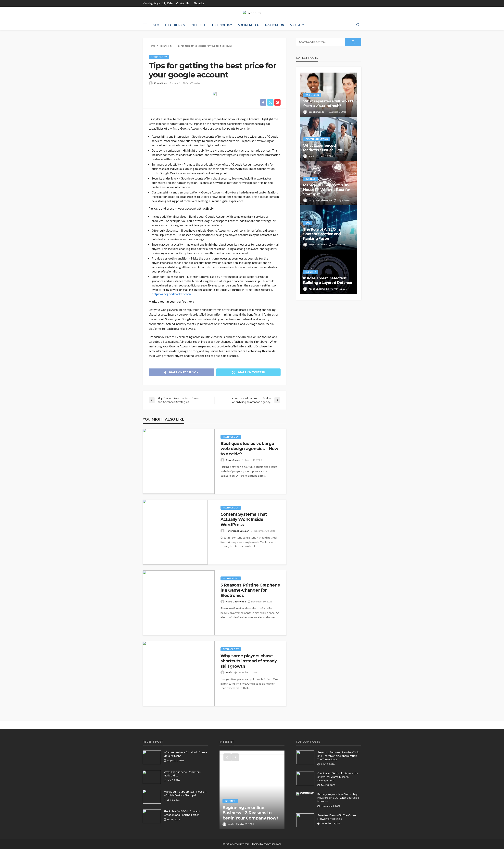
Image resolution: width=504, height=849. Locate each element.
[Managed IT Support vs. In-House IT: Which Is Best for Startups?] (152, 797)
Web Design (312, 95)
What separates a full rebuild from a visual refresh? (328, 103)
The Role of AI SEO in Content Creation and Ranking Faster (322, 234)
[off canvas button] (145, 25)
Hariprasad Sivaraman (237, 530)
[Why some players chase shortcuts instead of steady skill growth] (179, 673)
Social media (248, 25)
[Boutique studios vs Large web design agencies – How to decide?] (179, 461)
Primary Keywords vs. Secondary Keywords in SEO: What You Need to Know (338, 798)
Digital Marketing (317, 139)
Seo (156, 25)
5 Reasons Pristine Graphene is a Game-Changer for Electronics (250, 590)
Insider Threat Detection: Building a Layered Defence (327, 280)
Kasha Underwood (236, 601)
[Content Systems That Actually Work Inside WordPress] (175, 532)
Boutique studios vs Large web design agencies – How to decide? (249, 448)
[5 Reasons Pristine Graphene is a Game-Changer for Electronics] (179, 602)
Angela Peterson (318, 244)
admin (229, 672)
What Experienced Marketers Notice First (322, 147)
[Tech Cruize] (252, 13)
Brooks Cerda (316, 111)
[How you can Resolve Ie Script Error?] (252, 789)
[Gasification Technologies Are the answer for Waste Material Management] (305, 778)
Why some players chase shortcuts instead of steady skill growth (248, 661)
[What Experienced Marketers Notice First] (152, 777)
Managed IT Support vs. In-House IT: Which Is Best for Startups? (326, 190)
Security (297, 25)
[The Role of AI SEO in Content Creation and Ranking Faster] (152, 816)
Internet (198, 25)
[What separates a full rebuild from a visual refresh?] (152, 757)
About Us (199, 3)
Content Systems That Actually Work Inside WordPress (243, 519)
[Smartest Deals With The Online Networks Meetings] (305, 820)
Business (310, 179)
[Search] (358, 25)
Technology (221, 25)
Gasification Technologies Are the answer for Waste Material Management (337, 777)
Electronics (175, 25)
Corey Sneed (161, 83)
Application (274, 25)
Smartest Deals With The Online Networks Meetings (336, 817)
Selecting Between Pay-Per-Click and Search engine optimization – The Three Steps (338, 756)
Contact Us (182, 3)
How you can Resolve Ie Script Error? (247, 815)
